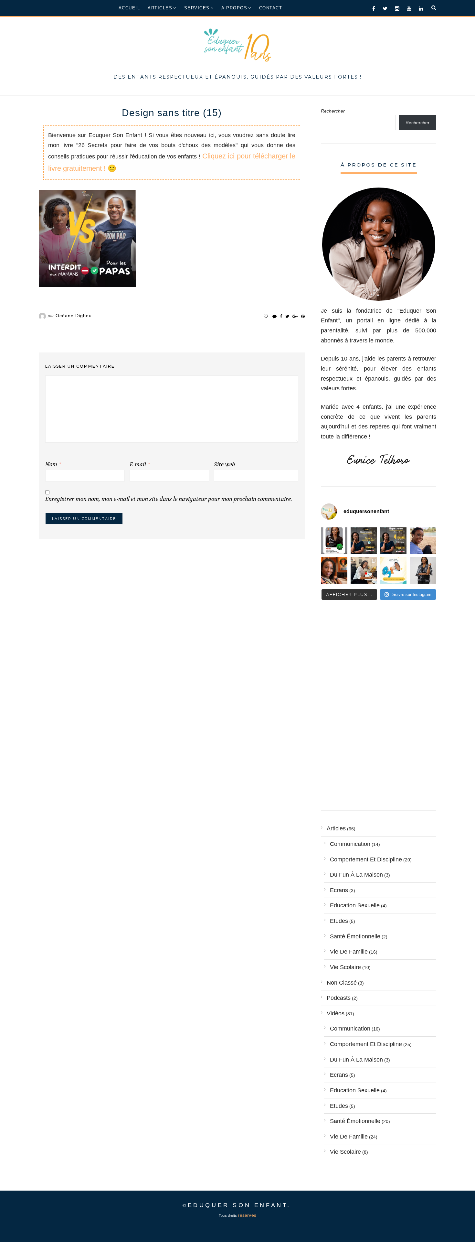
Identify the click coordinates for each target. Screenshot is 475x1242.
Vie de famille (349, 951)
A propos (234, 7)
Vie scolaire (345, 967)
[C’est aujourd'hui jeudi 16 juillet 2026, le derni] (393, 570)
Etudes (339, 921)
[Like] (266, 316)
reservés (247, 1215)
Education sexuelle (355, 905)
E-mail (140, 464)
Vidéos (335, 1013)
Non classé (342, 982)
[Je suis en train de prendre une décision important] (334, 570)
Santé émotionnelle (355, 936)
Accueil (129, 7)
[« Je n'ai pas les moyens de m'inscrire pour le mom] (393, 540)
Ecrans (339, 890)
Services (197, 7)
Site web (224, 464)
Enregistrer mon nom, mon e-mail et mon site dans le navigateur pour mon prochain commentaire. (168, 499)
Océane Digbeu (74, 315)
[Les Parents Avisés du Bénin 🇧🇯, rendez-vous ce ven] (334, 540)
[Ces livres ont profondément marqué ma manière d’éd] (364, 570)
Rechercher (333, 110)
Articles (160, 7)
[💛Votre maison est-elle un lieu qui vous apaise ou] (423, 540)
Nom (53, 464)
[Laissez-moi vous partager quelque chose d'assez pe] (364, 540)
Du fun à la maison (356, 874)
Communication (350, 844)
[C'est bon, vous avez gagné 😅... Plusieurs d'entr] (423, 570)
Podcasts (339, 998)
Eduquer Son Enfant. (239, 1205)
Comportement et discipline (366, 859)
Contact (270, 7)
